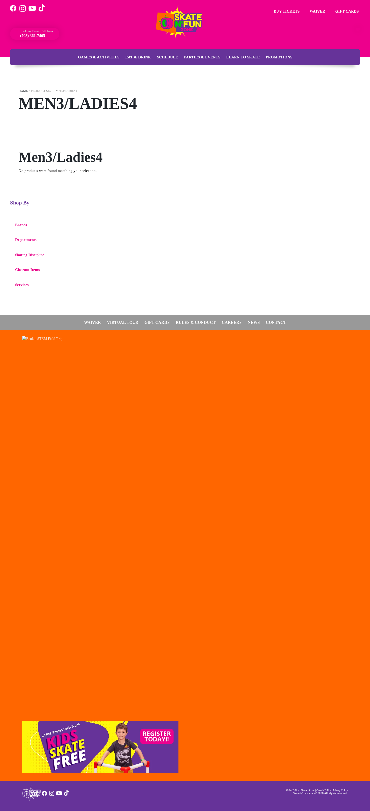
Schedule (167, 57)
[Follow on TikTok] (66, 795)
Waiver (317, 11)
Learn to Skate (243, 57)
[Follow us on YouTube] (32, 11)
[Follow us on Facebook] (13, 11)
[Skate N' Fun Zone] (31, 799)
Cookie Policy (323, 790)
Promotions (279, 57)
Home (23, 91)
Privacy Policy (340, 790)
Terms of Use (307, 790)
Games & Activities (98, 57)
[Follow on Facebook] (44, 795)
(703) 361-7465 (32, 35)
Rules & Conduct (196, 322)
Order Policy (292, 790)
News (254, 322)
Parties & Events (202, 57)
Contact (276, 322)
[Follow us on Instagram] (22, 11)
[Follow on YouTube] (59, 795)
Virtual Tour (122, 322)
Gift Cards (346, 11)
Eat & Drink (138, 57)
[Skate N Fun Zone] (182, 22)
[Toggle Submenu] (82, 225)
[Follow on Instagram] (51, 795)
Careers (232, 322)
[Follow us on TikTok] (42, 11)
